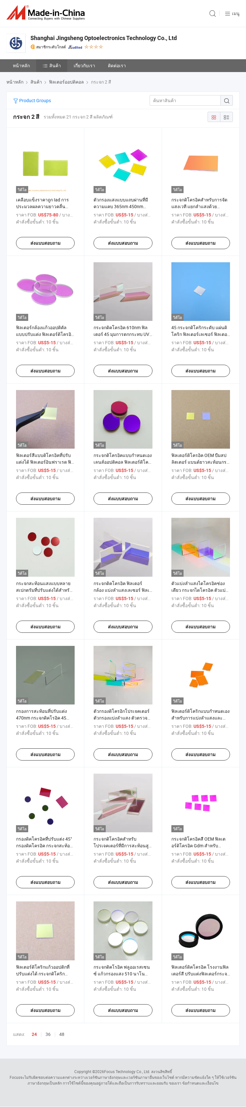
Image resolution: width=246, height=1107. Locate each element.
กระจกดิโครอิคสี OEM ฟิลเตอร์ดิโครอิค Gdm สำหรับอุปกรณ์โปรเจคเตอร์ (198, 845)
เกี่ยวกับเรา (84, 65)
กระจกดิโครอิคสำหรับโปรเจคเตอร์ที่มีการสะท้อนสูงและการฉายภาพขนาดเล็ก (122, 845)
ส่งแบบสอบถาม (45, 243)
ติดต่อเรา (117, 65)
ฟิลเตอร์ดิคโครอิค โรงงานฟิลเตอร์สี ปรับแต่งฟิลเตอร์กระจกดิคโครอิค (200, 973)
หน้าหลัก (21, 65)
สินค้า (55, 65)
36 (48, 1034)
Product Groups (34, 100)
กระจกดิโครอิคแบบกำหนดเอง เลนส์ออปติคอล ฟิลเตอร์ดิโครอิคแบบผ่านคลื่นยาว (123, 462)
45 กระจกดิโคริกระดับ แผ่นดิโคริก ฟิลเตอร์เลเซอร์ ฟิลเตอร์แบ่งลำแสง (200, 334)
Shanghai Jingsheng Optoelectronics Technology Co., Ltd (103, 38)
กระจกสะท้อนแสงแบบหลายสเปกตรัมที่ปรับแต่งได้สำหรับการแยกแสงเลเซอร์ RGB (44, 590)
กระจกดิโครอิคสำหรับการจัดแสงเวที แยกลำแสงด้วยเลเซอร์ (199, 206)
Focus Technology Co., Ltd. (127, 1071)
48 (61, 1034)
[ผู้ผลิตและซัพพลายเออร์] (46, 12)
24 (34, 1034)
